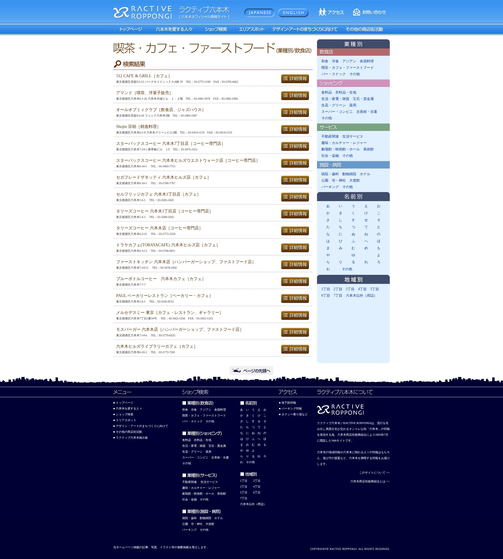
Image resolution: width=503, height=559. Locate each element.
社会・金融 (330, 156)
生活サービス (352, 136)
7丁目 (338, 295)
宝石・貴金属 (363, 99)
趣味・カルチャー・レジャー (344, 143)
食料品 (326, 92)
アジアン (349, 61)
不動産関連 (330, 136)
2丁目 (338, 289)
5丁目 (374, 289)
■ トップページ (123, 402)
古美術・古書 (366, 112)
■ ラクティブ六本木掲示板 (130, 437)
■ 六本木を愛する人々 (127, 408)
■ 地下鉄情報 (287, 402)
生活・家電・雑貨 (335, 99)
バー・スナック (333, 74)
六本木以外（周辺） (361, 295)
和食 (324, 61)
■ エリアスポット (124, 420)
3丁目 (350, 289)
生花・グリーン (333, 105)
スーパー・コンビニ (337, 112)
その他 (354, 74)
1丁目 (325, 289)
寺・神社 (339, 180)
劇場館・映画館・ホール (340, 149)
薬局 (352, 105)
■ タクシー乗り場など (293, 414)
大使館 (354, 180)
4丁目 (362, 289)
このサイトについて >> (374, 472)
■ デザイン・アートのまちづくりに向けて (140, 426)
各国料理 (367, 61)
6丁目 (325, 295)
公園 (324, 180)
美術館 (368, 149)
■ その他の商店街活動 (127, 431)
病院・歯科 (330, 174)
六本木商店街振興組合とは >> (370, 481)
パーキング (330, 187)
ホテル (365, 174)
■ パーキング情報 (290, 408)
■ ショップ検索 (123, 414)
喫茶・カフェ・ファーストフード (347, 68)
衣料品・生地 (345, 92)
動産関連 (191, 482)
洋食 (335, 61)
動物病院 (349, 174)
